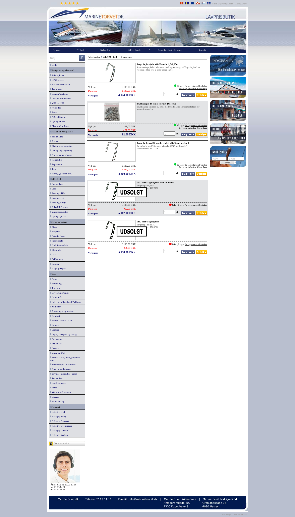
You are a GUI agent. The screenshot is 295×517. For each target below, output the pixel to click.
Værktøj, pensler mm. (61, 173)
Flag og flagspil (58, 268)
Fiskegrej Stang (58, 416)
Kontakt (202, 50)
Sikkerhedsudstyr (59, 212)
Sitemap (216, 3)
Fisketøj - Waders (59, 435)
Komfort (55, 316)
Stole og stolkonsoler (61, 369)
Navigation (56, 339)
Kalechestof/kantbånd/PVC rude (66, 302)
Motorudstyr (57, 250)
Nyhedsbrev (106, 50)
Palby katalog (57, 401)
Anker (54, 279)
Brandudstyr (57, 184)
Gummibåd (56, 297)
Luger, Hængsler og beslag (64, 334)
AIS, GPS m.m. (58, 117)
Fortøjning (56, 283)
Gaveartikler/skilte (60, 293)
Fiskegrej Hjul (58, 412)
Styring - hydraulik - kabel (64, 374)
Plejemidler (56, 160)
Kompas (55, 325)
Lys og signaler (58, 216)
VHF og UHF (57, 103)
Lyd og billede (58, 121)
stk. (177, 94)
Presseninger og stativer (62, 311)
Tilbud (80, 50)
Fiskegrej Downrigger (61, 426)
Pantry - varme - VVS (61, 320)
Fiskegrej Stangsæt (60, 421)
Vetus (54, 387)
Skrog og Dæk (58, 353)
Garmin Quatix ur (59, 94)
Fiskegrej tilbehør (59, 430)
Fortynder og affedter (61, 155)
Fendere (55, 264)
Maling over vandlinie (61, 146)
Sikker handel (134, 50)
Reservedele (57, 241)
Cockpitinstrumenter (61, 98)
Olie (53, 254)
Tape (53, 169)
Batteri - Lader (58, 236)
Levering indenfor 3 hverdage (193, 88)
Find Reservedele (59, 245)
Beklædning (57, 259)
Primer (54, 141)
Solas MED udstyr (60, 207)
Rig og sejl (56, 343)
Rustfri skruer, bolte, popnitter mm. (65, 358)
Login (230, 3)
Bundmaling (57, 136)
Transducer (56, 89)
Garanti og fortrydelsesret (170, 50)
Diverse (55, 397)
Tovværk (55, 288)
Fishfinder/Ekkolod (60, 84)
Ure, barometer (58, 383)
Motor (54, 227)
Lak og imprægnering (61, 150)
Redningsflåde (58, 193)
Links (237, 3)
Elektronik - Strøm (60, 126)
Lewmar (55, 348)
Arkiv (244, 3)
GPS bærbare (57, 80)
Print (223, 3)
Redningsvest (57, 198)
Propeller (55, 231)
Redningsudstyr (58, 202)
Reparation (56, 164)
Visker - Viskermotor (61, 392)
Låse (53, 188)
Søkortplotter (57, 75)
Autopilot (56, 107)
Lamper (55, 330)
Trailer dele (56, 378)
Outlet (54, 65)
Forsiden (57, 50)
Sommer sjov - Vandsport (63, 364)
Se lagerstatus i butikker (196, 86)
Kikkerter (56, 306)
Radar (54, 112)
